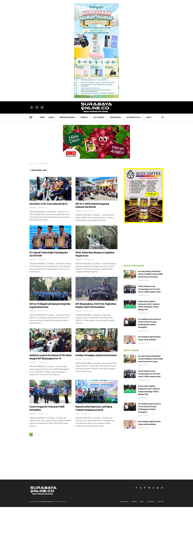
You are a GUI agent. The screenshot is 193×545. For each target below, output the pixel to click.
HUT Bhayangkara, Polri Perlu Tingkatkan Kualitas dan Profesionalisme (96, 305)
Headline (32, 207)
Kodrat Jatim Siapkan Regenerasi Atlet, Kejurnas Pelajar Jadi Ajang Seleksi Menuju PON (149, 305)
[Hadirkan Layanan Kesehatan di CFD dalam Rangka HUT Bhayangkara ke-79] (50, 340)
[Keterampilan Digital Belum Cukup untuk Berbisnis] (130, 339)
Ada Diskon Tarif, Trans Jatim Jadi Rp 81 (48, 203)
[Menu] (30, 117)
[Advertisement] (144, 243)
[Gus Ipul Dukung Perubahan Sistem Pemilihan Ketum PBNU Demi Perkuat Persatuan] (130, 274)
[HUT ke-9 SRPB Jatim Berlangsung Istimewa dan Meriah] (96, 189)
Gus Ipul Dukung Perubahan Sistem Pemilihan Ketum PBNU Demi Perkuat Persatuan (150, 274)
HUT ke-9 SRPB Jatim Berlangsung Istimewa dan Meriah (92, 205)
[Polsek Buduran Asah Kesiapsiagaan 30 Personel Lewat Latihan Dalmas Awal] (130, 289)
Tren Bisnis (115, 117)
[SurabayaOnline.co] (96, 107)
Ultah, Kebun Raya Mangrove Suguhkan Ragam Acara (95, 254)
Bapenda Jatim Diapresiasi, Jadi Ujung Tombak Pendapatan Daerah (94, 408)
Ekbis (51, 117)
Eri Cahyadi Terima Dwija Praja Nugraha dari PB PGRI (48, 254)
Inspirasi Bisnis (67, 117)
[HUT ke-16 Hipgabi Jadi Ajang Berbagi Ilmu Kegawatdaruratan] (50, 289)
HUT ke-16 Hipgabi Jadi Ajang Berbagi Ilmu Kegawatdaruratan (49, 305)
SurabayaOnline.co (47, 501)
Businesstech (133, 117)
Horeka (84, 117)
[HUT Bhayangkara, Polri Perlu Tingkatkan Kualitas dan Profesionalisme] (96, 289)
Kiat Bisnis (98, 117)
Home (42, 117)
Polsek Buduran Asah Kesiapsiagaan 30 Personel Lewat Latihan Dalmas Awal (149, 289)
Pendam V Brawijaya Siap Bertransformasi (96, 355)
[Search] (162, 117)
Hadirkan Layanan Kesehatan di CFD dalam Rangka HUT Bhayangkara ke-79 (50, 357)
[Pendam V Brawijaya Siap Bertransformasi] (96, 340)
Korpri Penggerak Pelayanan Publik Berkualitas (47, 408)
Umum (148, 117)
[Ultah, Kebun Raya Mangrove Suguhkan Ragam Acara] (96, 237)
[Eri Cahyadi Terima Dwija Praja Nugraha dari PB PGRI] (50, 237)
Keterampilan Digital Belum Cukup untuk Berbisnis (149, 338)
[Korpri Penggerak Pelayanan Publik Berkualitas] (50, 391)
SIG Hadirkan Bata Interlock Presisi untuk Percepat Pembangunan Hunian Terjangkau (149, 323)
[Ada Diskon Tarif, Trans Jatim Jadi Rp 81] (50, 189)
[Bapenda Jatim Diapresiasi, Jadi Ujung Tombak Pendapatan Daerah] (96, 391)
